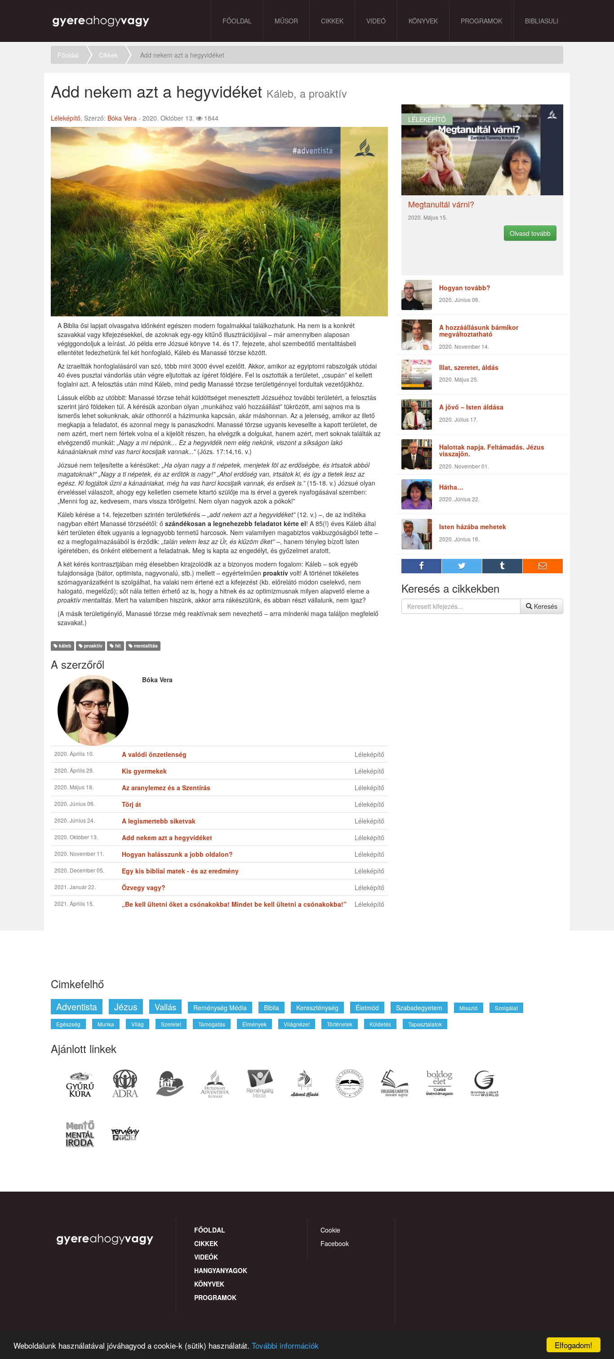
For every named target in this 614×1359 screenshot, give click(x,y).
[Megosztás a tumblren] (502, 566)
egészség (68, 1024)
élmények (254, 1024)
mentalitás (145, 645)
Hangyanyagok (220, 1270)
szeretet (171, 1024)
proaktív (92, 645)
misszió (468, 1008)
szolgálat (506, 1008)
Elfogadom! (573, 1344)
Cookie (330, 1229)
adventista (76, 1006)
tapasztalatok (425, 1024)
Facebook (334, 1243)
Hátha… (451, 486)
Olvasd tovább (530, 233)
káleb (64, 645)
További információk (285, 1345)
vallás (165, 1006)
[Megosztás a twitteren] (462, 566)
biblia (271, 1007)
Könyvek (423, 20)
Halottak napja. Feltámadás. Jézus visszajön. (491, 450)
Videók (206, 1256)
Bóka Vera (122, 117)
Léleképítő (65, 117)
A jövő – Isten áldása (471, 406)
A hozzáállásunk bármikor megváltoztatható (478, 330)
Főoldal (237, 20)
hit (117, 645)
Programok (481, 20)
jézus (126, 1006)
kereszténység (317, 1007)
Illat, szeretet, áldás (468, 367)
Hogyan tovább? (464, 287)
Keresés (544, 606)
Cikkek (332, 20)
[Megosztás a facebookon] (421, 566)
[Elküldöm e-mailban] (543, 566)
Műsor (286, 20)
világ (137, 1024)
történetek (339, 1024)
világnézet (297, 1024)
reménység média (220, 1007)
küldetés (380, 1024)
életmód (367, 1007)
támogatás (211, 1024)
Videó (376, 20)
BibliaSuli (541, 20)
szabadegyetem (419, 1007)
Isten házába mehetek (472, 526)
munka (106, 1024)
